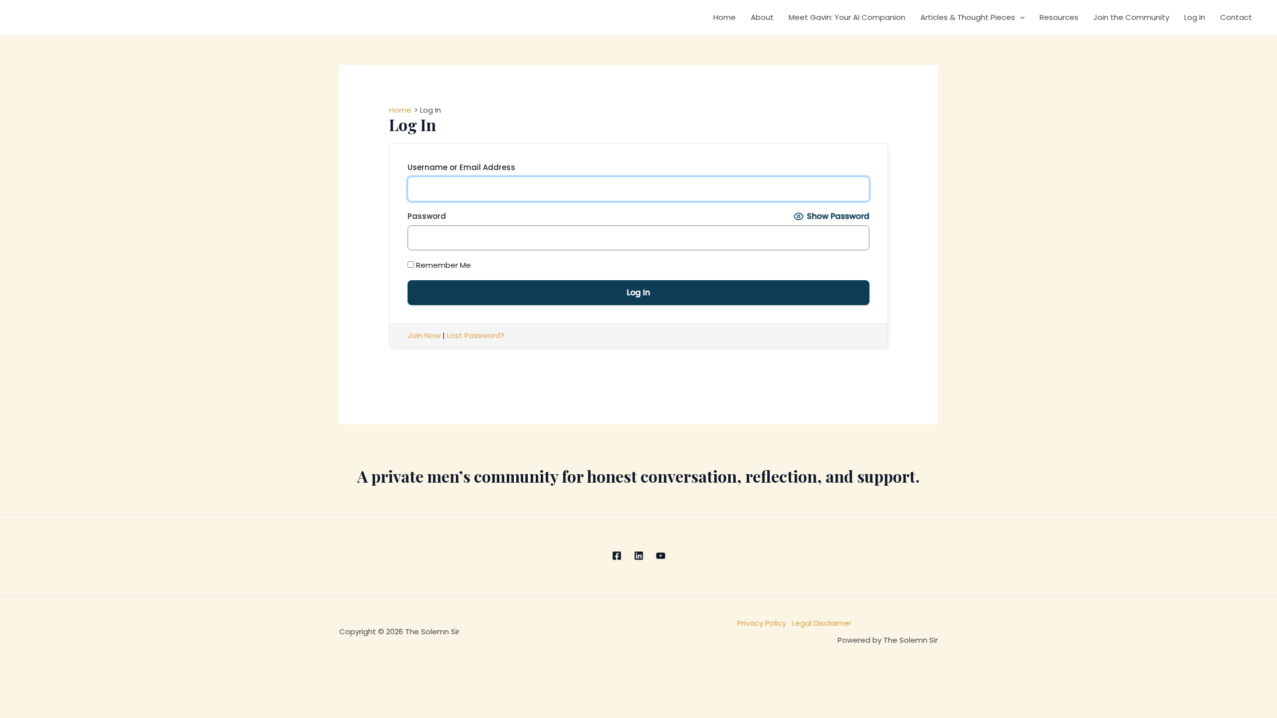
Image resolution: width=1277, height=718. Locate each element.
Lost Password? (475, 335)
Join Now (424, 335)
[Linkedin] (638, 555)
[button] (1020, 17)
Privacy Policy (764, 623)
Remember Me (442, 265)
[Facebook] (617, 555)
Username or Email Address (461, 167)
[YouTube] (660, 555)
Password (427, 216)
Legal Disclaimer (821, 623)
